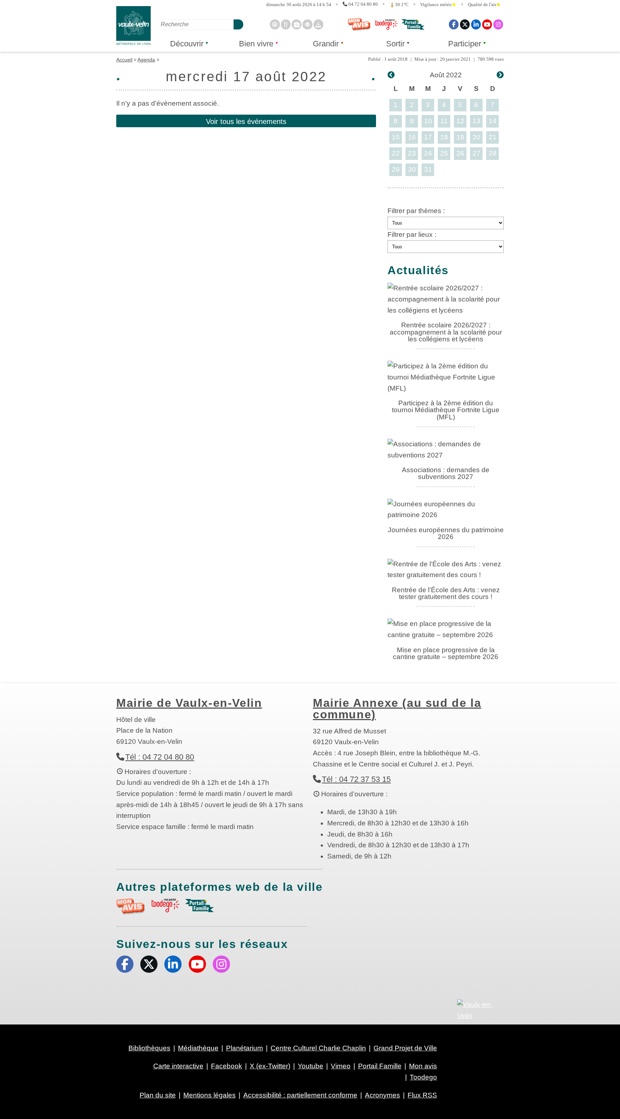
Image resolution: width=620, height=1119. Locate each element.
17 (428, 137)
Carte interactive (178, 1066)
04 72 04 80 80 (363, 4)
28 (493, 153)
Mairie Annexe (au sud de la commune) (397, 708)
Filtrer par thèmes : (416, 211)
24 (428, 153)
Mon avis (359, 24)
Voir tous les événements (246, 121)
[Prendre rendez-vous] (275, 24)
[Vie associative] (307, 24)
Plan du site (158, 1095)
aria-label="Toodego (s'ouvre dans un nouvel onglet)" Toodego (165, 905)
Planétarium (244, 1048)
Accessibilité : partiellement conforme (300, 1095)
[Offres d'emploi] (296, 24)
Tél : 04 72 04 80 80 (159, 756)
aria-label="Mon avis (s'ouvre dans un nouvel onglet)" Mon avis (130, 906)
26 (460, 153)
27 (476, 153)
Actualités (418, 270)
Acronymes (382, 1095)
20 (476, 137)
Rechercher (238, 24)
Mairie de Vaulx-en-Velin (189, 702)
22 (396, 153)
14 (493, 121)
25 (444, 153)
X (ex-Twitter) (465, 24)
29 (396, 169)
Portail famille (412, 24)
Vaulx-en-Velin (133, 25)
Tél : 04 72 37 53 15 (356, 779)
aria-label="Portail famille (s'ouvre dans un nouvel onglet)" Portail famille (199, 905)
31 (428, 169)
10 (428, 121)
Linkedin (476, 24)
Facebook (454, 24)
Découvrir (186, 43)
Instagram (498, 24)
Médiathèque (198, 1048)
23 (412, 153)
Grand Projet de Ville (405, 1048)
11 (444, 121)
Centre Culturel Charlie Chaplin (318, 1048)
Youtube (487, 24)
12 (460, 121)
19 (460, 137)
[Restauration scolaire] (286, 24)
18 (444, 137)
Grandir (326, 43)
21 (493, 137)
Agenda (146, 60)
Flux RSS (422, 1095)
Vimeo (341, 1066)
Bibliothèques (149, 1048)
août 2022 (446, 75)
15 (396, 137)
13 (476, 121)
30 (412, 169)
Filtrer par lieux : (412, 234)
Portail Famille (379, 1066)
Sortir (395, 43)
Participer (464, 43)
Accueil (124, 60)
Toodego (386, 24)
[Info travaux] (318, 24)
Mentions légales (209, 1095)
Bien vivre (256, 43)
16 (412, 137)
